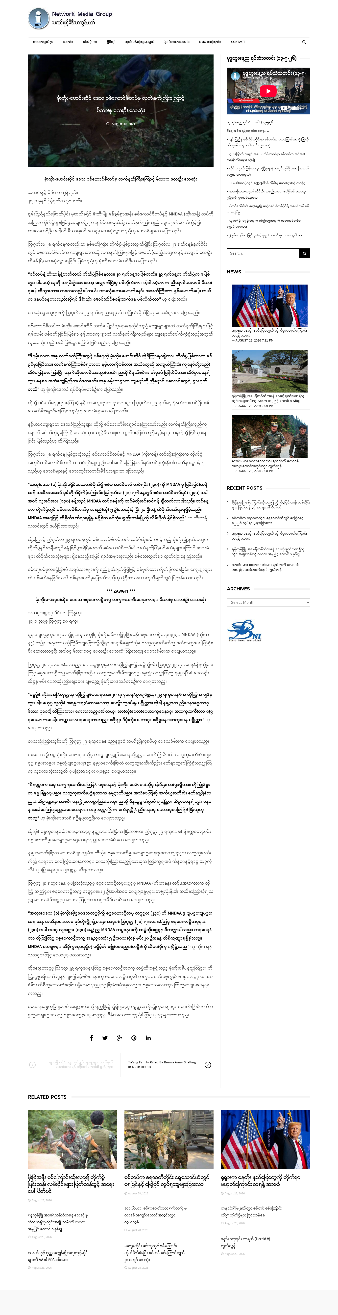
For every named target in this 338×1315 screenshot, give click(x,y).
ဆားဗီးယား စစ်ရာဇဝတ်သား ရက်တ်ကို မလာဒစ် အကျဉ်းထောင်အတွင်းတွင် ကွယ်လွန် (265, 464)
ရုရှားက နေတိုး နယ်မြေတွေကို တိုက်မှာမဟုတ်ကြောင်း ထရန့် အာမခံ (269, 333)
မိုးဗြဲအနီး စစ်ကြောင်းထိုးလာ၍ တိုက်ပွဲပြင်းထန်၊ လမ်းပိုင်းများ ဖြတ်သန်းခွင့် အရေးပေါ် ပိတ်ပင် (271, 505)
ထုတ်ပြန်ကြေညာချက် (140, 42)
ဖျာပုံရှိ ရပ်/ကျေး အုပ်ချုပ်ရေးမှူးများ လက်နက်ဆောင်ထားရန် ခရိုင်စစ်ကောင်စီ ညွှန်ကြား (81, 1065)
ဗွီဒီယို (111, 42)
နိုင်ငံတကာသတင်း (177, 42)
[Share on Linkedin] (148, 1038)
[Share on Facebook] (91, 1038)
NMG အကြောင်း (210, 42)
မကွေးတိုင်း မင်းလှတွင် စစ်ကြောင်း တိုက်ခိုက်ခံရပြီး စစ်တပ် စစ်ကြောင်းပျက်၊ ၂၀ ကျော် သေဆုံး (154, 1253)
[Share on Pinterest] (134, 1038)
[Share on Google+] (119, 1038)
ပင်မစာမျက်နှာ (43, 42)
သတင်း (68, 42)
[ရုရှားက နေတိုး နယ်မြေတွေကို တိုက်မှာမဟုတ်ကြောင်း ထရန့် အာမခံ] (270, 306)
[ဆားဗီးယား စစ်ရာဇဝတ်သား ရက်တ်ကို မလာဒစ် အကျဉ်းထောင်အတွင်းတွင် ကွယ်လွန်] (270, 436)
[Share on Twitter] (105, 1038)
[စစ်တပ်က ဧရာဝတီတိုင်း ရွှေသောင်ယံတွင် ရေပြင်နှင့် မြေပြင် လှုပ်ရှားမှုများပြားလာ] (169, 1139)
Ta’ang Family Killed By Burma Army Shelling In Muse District (162, 1065)
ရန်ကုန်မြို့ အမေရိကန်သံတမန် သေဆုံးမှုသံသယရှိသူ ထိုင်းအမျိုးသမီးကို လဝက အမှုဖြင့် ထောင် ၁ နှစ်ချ (268, 399)
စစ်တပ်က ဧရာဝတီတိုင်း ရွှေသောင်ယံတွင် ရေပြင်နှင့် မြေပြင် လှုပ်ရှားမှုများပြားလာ (267, 520)
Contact (238, 42)
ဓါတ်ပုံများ (90, 42)
